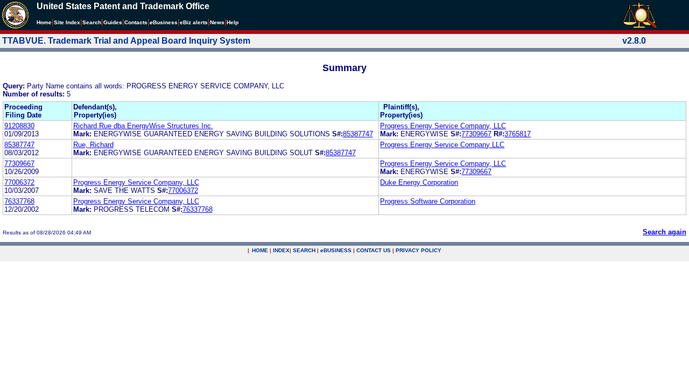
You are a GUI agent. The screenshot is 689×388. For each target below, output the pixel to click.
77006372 (19, 182)
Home (44, 22)
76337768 (19, 201)
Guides (112, 22)
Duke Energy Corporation (419, 182)
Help (232, 22)
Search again (664, 232)
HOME (260, 250)
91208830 (19, 126)
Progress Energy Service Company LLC (442, 145)
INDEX (281, 250)
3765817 (517, 134)
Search (91, 22)
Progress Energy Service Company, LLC (443, 126)
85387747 (358, 134)
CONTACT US (373, 250)
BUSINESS (335, 250)
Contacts (135, 22)
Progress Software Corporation (427, 201)
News (217, 22)
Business (164, 22)
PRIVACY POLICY (418, 250)
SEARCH (304, 250)
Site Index (67, 22)
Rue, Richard (93, 145)
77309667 (476, 134)
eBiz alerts (194, 22)
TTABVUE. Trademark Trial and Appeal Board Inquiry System (126, 40)
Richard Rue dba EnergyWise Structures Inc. (143, 126)
